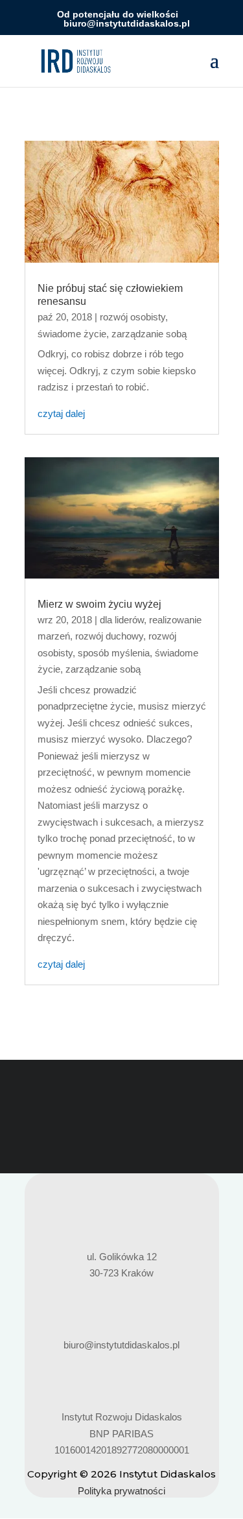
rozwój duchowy (109, 635)
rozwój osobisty (132, 316)
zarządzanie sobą (149, 333)
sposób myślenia (114, 652)
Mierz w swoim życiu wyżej (99, 604)
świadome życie (72, 333)
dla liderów (122, 619)
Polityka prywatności (121, 1490)
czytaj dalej (61, 413)
